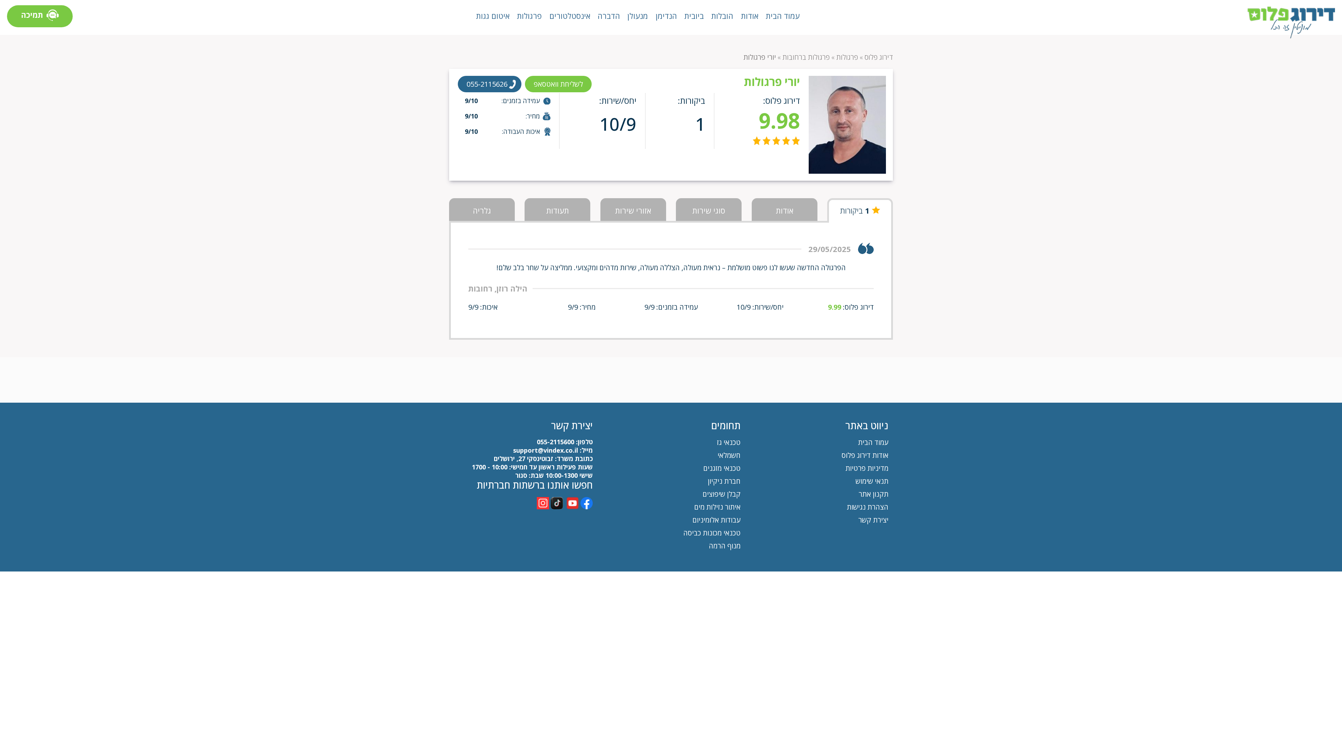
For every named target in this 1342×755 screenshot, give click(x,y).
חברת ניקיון (724, 481)
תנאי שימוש (872, 481)
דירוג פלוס (879, 57)
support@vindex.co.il (544, 450)
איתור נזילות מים (717, 507)
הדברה (609, 15)
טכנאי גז (729, 442)
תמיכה (32, 14)
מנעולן (637, 15)
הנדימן (666, 15)
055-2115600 (555, 442)
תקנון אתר (872, 494)
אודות (749, 15)
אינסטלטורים (569, 15)
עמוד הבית (783, 15)
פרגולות (529, 15)
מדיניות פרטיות (866, 468)
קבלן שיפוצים (721, 494)
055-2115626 (487, 84)
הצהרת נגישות (867, 507)
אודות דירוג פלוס (865, 455)
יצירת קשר (873, 520)
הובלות (722, 15)
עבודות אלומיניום (716, 520)
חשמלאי (729, 455)
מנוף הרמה (725, 546)
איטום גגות (493, 15)
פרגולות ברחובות (806, 57)
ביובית (694, 15)
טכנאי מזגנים (722, 468)
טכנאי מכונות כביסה (712, 533)
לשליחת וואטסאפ (558, 84)
